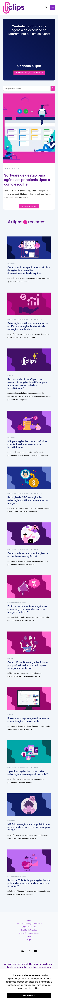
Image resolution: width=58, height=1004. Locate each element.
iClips (10, 376)
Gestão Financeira (16, 603)
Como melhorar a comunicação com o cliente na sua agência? (28, 555)
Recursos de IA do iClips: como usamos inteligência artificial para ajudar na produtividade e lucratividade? (27, 384)
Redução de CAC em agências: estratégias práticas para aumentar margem (28, 500)
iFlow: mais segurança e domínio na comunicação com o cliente (28, 720)
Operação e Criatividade (29, 933)
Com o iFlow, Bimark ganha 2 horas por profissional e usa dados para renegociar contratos (28, 665)
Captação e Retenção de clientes (24, 320)
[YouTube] (35, 951)
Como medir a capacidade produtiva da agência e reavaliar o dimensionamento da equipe (28, 270)
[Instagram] (29, 951)
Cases (10, 659)
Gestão (11, 264)
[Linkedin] (22, 951)
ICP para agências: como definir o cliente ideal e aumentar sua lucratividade (27, 444)
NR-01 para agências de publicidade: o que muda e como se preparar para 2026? (28, 827)
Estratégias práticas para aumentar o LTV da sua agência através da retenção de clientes (28, 326)
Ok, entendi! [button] (29, 996)
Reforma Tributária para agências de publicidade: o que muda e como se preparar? (28, 883)
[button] (46, 7)
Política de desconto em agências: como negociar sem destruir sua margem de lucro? (27, 609)
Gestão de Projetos (29, 930)
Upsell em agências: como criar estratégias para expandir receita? (27, 773)
